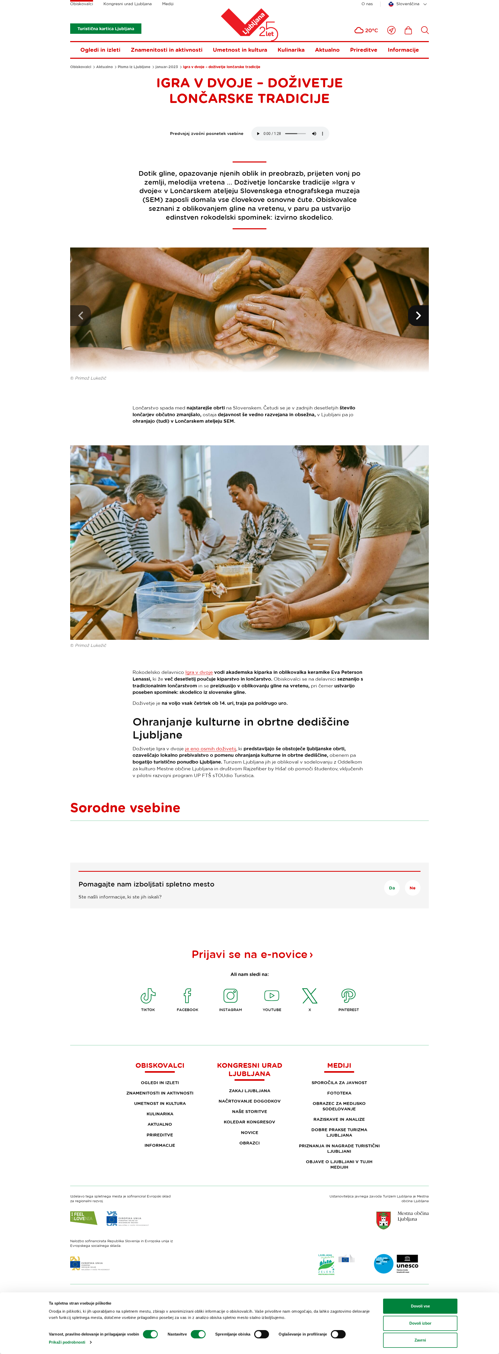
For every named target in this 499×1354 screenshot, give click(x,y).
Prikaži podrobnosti (67, 1342)
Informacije (403, 50)
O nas (367, 4)
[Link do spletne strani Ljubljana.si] (402, 1220)
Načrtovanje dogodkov (250, 1101)
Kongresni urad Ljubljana (127, 4)
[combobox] (408, 4)
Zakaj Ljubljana (249, 1090)
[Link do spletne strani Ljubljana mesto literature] (396, 1264)
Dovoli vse (420, 1306)
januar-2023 (166, 67)
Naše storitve (249, 1111)
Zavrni (420, 1340)
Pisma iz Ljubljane (134, 67)
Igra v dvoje (199, 672)
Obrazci (249, 1143)
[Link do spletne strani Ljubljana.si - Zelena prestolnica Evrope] (336, 1264)
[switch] (198, 1334)
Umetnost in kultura (240, 50)
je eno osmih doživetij (210, 748)
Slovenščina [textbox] (407, 4)
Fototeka (339, 1093)
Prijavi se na (249, 954)
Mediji (168, 4)
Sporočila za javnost (339, 1082)
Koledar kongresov (249, 1121)
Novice (249, 1132)
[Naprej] (418, 315)
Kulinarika (291, 50)
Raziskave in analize (339, 1119)
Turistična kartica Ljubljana (105, 28)
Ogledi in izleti (100, 50)
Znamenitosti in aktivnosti (166, 50)
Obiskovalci (81, 4)
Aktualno (327, 50)
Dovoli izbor (420, 1323)
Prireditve (363, 50)
